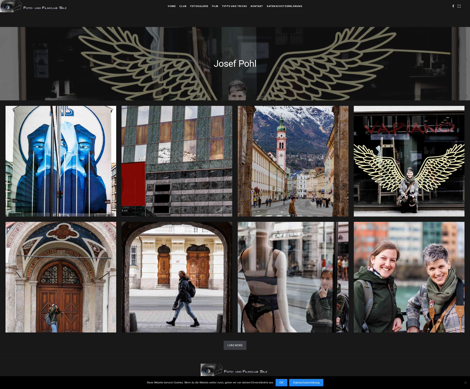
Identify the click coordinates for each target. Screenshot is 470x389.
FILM (215, 6)
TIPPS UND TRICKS (234, 6)
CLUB (183, 6)
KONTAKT (257, 6)
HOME (172, 6)
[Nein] (465, 384)
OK (281, 382)
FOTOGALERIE (199, 6)
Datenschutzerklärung (285, 6)
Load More (235, 345)
